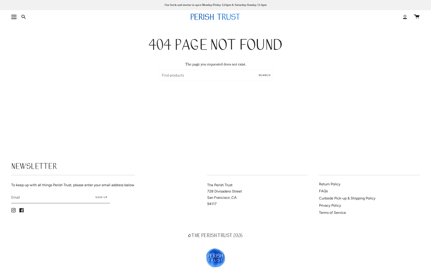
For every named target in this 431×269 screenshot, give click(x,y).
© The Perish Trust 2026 (215, 236)
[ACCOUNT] (405, 17)
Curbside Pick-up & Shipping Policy (347, 198)
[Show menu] (14, 17)
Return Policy (329, 184)
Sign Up (101, 197)
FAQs (323, 191)
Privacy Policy (330, 205)
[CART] (416, 17)
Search (264, 75)
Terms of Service (332, 212)
